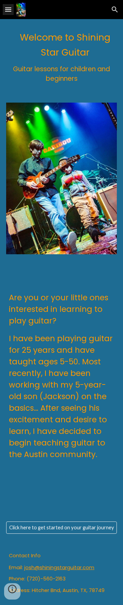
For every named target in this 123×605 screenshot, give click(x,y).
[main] (61, 56)
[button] (8, 9)
